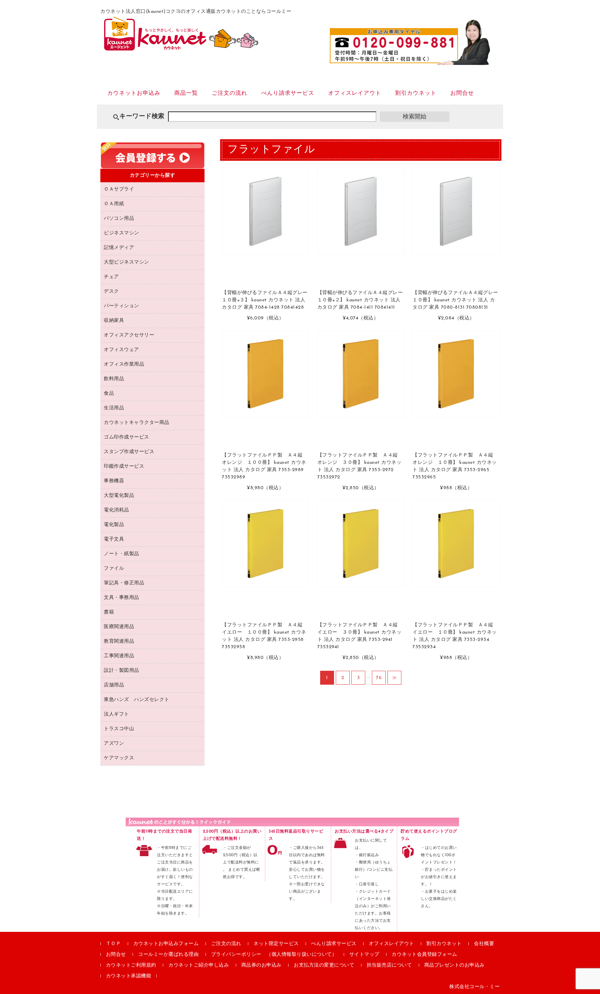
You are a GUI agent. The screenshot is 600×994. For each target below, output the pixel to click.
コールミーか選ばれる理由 (168, 954)
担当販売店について (389, 965)
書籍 (109, 612)
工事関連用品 (119, 656)
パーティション (121, 306)
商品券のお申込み (261, 965)
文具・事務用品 (121, 597)
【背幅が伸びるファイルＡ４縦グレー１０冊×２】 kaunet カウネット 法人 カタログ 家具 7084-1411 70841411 (360, 300)
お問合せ (462, 93)
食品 (109, 393)
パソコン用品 (119, 218)
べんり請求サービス (287, 93)
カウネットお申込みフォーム (166, 943)
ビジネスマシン (121, 233)
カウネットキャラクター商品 (136, 422)
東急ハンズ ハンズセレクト (136, 699)
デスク (111, 291)
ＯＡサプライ (119, 189)
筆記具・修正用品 (124, 583)
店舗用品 (114, 685)
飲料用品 (114, 379)
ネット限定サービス (276, 943)
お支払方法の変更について (324, 965)
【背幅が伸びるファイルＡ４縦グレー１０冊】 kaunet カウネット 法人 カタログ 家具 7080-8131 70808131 (455, 300)
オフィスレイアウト (354, 93)
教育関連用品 (119, 641)
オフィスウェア (121, 349)
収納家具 (114, 320)
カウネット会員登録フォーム (424, 954)
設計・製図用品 (121, 670)
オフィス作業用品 (124, 364)
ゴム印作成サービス (126, 437)
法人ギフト (116, 714)
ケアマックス (119, 758)
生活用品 (114, 408)
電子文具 (114, 539)
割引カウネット (415, 93)
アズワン (114, 743)
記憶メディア (119, 247)
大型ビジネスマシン (126, 262)
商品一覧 (186, 93)
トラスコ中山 (119, 729)
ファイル (114, 568)
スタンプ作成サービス (129, 451)
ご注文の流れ (229, 93)
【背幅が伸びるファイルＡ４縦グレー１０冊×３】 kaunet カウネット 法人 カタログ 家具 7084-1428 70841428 (265, 300)
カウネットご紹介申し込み (198, 965)
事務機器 (114, 481)
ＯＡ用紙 (114, 204)
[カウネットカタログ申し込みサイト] (181, 47)
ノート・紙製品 (121, 554)
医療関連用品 (119, 626)
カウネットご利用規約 (131, 965)
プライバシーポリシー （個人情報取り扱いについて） (274, 954)
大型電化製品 (119, 495)
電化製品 (114, 524)
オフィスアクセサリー (129, 335)
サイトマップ (364, 954)
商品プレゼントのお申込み (454, 965)
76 (379, 677)
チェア (111, 276)
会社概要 (484, 943)
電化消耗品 (116, 510)
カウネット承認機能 (128, 976)
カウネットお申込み (133, 93)
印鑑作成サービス (124, 466)
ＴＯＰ (113, 943)
